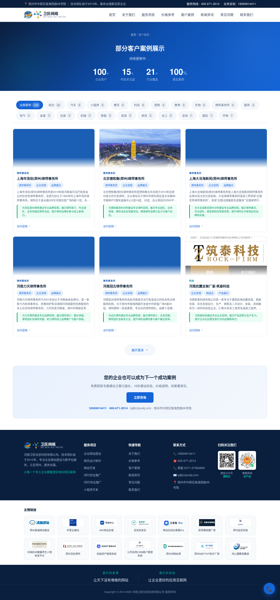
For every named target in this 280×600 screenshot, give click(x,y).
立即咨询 (140, 397)
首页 (112, 14)
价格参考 (167, 14)
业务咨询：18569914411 (240, 4)
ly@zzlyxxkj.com (188, 475)
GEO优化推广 (93, 482)
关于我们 (128, 14)
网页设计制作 (92, 461)
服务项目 (148, 14)
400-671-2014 (118, 408)
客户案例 (187, 14)
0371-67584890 (194, 468)
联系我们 (246, 14)
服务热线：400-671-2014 (203, 4)
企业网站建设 (92, 453)
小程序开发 (91, 489)
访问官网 (22, 226)
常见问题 (226, 14)
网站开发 (89, 468)
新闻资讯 (207, 14)
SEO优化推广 (92, 475)
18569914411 (98, 408)
